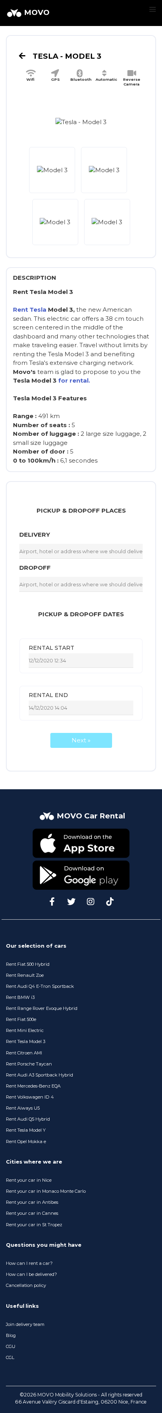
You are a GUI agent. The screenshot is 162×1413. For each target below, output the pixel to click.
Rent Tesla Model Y (26, 1130)
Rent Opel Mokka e (26, 1141)
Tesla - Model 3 (66, 56)
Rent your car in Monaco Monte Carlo (46, 1191)
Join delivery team (25, 1324)
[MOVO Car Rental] (81, 823)
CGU (10, 1346)
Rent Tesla (29, 309)
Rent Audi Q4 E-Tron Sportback (40, 986)
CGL (10, 1357)
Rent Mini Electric (25, 1030)
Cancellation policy (26, 1285)
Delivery (34, 534)
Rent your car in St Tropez (34, 1224)
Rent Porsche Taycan (29, 1064)
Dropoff (35, 567)
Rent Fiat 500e (21, 1019)
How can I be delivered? (31, 1274)
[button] (152, 9)
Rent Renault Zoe (25, 975)
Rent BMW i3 (20, 997)
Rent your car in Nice (29, 1180)
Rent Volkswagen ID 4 (30, 1097)
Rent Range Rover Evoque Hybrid (41, 1008)
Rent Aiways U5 (23, 1108)
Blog (11, 1335)
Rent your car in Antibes (32, 1202)
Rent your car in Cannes (32, 1213)
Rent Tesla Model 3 (25, 1041)
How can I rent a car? (29, 1263)
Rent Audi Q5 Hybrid (28, 1119)
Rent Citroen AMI (24, 1053)
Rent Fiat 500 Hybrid (28, 964)
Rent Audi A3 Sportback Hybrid (39, 1075)
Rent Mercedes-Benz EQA (33, 1086)
